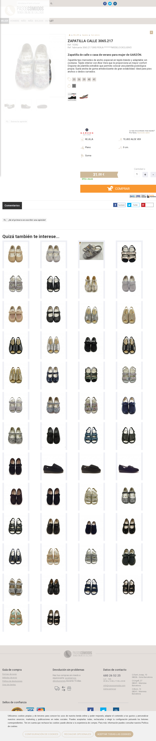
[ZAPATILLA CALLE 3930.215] (129, 273)
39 (84, 79)
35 (74, 79)
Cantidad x (139, 169)
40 (89, 79)
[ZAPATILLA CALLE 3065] (54, 364)
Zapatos (85, 35)
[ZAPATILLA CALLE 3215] (16, 273)
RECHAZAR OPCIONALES (77, 734)
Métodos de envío (9, 677)
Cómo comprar (109, 689)
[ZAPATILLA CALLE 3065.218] (16, 243)
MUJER (76, 35)
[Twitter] (110, 3)
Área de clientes (9, 684)
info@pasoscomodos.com (114, 685)
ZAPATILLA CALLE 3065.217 (90, 41)
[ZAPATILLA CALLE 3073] (54, 425)
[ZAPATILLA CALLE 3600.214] (16, 394)
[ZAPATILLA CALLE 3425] (91, 364)
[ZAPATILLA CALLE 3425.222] (91, 243)
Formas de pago (9, 674)
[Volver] (151, 32)
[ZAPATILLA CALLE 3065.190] (54, 243)
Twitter (135, 205)
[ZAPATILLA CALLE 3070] (16, 304)
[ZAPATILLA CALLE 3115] (54, 606)
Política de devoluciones (12, 681)
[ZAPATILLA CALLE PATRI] (54, 455)
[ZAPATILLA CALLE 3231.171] (16, 546)
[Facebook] (105, 3)
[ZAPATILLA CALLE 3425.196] (129, 243)
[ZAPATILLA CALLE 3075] (129, 485)
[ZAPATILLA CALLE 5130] (91, 304)
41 (94, 79)
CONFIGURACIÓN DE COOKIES (41, 734)
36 (79, 79)
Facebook (121, 205)
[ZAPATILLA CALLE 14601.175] (16, 576)
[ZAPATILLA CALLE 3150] (54, 273)
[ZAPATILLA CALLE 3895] (54, 576)
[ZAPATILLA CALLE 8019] (129, 455)
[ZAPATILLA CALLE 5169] (91, 273)
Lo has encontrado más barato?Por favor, (142, 132)
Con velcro (95, 35)
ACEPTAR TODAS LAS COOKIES (114, 734)
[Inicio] (70, 35)
